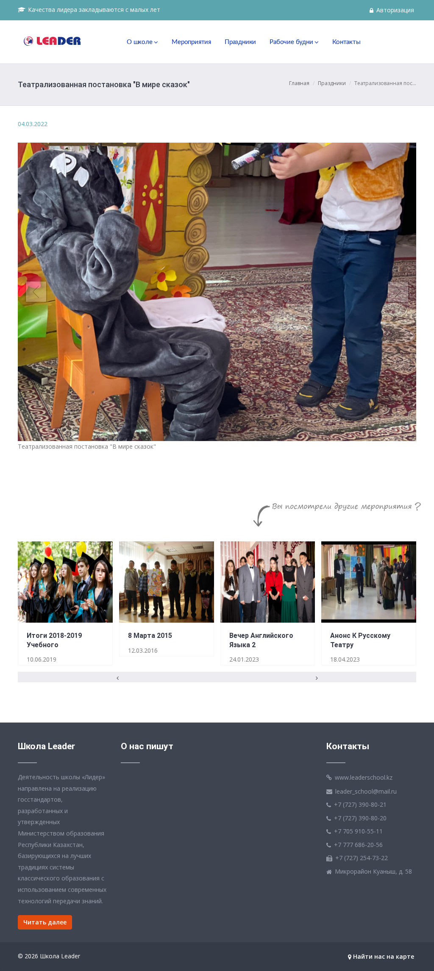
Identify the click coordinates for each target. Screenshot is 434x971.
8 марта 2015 (150, 636)
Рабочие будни (292, 42)
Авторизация (394, 10)
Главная (299, 83)
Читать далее (45, 922)
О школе (140, 42)
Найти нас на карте (382, 956)
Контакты (346, 42)
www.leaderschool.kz (363, 777)
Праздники (240, 42)
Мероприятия (191, 42)
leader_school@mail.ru (366, 791)
